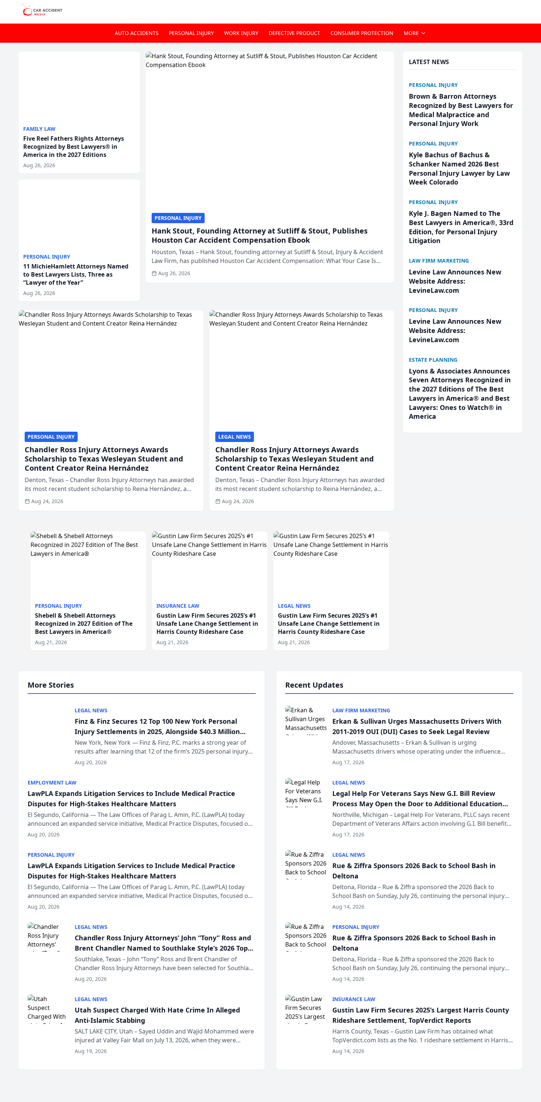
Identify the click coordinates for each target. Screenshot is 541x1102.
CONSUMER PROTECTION (361, 32)
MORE (411, 32)
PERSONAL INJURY (191, 32)
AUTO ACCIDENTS (137, 32)
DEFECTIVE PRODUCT (294, 32)
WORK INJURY (241, 32)
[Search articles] (518, 10)
